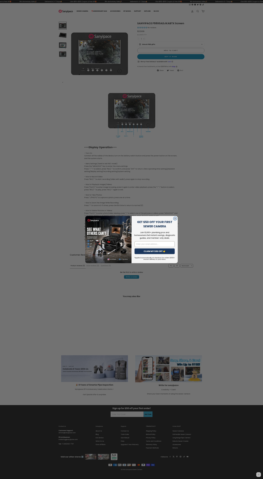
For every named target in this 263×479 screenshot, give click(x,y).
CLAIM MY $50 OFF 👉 (155, 251)
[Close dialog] (175, 218)
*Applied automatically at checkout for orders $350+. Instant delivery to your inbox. (154, 258)
